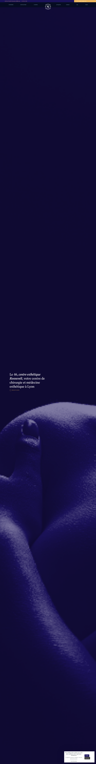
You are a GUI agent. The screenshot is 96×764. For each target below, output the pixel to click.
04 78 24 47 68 (24, 1)
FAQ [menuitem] (77, 4)
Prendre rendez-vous (82, 1)
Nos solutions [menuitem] (21, 5)
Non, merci (87, 758)
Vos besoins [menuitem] (9, 5)
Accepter (86, 755)
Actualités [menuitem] (58, 4)
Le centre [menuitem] (34, 5)
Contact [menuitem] (68, 4)
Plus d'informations (74, 761)
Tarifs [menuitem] (86, 4)
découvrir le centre (15, 390)
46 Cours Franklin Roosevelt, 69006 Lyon (12, 1)
